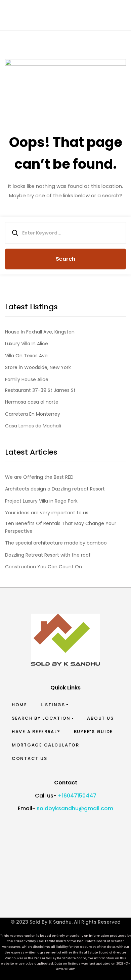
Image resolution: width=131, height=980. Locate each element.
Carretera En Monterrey (32, 414)
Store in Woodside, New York (38, 367)
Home (19, 705)
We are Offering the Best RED (39, 477)
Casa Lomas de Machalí (33, 425)
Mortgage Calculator (45, 745)
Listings (53, 705)
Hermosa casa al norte (31, 402)
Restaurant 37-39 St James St (40, 390)
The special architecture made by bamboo (56, 542)
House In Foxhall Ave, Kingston (40, 331)
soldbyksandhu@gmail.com (75, 808)
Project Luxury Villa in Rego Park (41, 501)
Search (65, 259)
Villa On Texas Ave (26, 355)
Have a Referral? (36, 731)
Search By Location (41, 718)
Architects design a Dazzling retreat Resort (55, 488)
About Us (100, 718)
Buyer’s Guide (93, 731)
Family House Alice (26, 379)
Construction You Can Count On (43, 566)
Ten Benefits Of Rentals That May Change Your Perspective (60, 527)
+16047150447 (77, 796)
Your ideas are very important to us (46, 512)
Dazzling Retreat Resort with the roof (48, 555)
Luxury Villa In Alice (26, 343)
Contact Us (29, 758)
